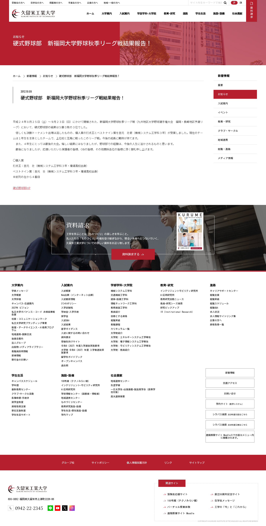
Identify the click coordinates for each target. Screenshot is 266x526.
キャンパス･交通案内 (23, 303)
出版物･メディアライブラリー (27, 347)
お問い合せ (230, 393)
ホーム (90, 13)
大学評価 (16, 299)
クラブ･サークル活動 (23, 394)
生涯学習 (115, 385)
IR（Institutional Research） (177, 312)
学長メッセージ (20, 291)
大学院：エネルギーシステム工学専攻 (131, 337)
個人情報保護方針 (137, 462)
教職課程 (115, 324)
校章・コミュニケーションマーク (29, 319)
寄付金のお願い (20, 360)
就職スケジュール (219, 303)
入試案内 (124, 13)
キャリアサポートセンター (224, 291)
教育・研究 (224, 121)
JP (234, 2)
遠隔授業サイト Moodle (230, 436)
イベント (223, 112)
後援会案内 (17, 339)
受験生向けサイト (70, 341)
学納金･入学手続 (70, 312)
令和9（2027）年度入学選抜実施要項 (80, 346)
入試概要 (66, 291)
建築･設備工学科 (119, 299)
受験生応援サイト (177, 494)
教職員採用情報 (20, 351)
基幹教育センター (21, 389)
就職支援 (214, 295)
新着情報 (31, 76)
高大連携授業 (118, 396)
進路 (185, 13)
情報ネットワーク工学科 (124, 303)
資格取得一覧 (217, 324)
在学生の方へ (37, 3)
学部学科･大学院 (146, 13)
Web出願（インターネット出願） (78, 295)
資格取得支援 (19, 406)
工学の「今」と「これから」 (231, 507)
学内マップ (67, 415)
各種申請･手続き (20, 398)
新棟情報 (16, 355)
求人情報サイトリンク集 (223, 316)
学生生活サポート (21, 415)
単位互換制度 (19, 410)
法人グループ (19, 343)
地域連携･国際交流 (21, 334)
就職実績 (115, 320)
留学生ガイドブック (71, 357)
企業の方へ (92, 3)
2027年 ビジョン (20, 308)
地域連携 (223, 140)
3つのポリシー (68, 303)
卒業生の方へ (74, 3)
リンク (168, 462)
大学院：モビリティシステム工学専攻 (131, 346)
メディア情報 (225, 158)
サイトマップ (196, 462)
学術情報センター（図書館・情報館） (81, 394)
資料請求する (131, 254)
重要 (220, 85)
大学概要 (16, 295)
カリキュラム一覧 (120, 329)
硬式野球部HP (21, 188)
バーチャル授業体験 (178, 507)
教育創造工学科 (119, 308)
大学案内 (107, 13)
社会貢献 (237, 13)
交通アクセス (230, 383)
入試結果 (66, 324)
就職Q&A (214, 308)
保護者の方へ (55, 3)
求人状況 (214, 312)
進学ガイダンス (69, 329)
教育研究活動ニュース (172, 299)
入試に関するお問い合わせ (75, 333)
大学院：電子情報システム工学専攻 (129, 341)
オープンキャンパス (71, 361)
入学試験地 (67, 308)
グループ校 (68, 462)
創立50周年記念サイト (227, 494)
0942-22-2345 (29, 508)
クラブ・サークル (228, 131)
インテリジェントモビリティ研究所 (179, 291)
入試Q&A (65, 320)
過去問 (64, 365)
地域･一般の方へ (112, 3)
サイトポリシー (100, 462)
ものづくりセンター (71, 402)
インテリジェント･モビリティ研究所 (80, 385)
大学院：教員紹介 (120, 350)
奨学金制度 (17, 402)
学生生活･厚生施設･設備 (74, 410)
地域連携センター (70, 398)
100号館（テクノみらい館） (75, 381)
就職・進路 (224, 149)
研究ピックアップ (169, 308)
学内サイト (230, 404)
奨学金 (64, 316)
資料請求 (66, 337)
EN (241, 2)
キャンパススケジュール (24, 381)
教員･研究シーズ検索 (171, 303)
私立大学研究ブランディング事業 (29, 323)
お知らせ (18, 36)
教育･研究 (169, 13)
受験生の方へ (18, 3)
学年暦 (15, 385)
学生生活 (200, 13)
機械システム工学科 (121, 291)
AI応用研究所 (167, 295)
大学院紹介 (117, 333)
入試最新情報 (68, 299)
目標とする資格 (119, 316)
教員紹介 (115, 312)
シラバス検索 (230, 414)
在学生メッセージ (225, 500)
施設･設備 (219, 13)
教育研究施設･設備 (71, 406)
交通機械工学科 (119, 295)
